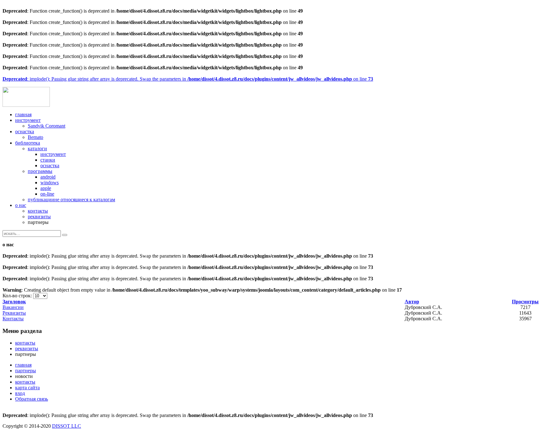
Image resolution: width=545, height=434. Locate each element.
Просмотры (525, 301)
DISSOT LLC (66, 426)
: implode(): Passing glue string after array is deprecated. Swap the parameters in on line (188, 79)
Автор (412, 301)
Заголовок (14, 301)
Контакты (13, 318)
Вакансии (13, 307)
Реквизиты (14, 313)
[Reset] (64, 235)
